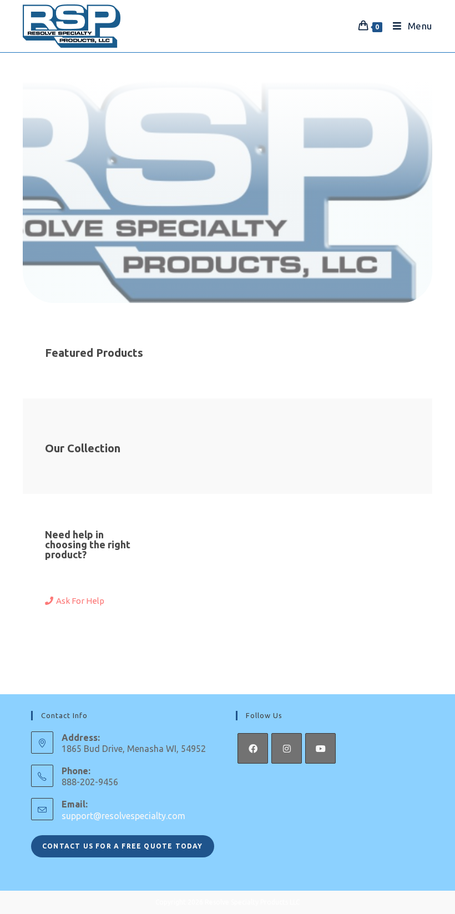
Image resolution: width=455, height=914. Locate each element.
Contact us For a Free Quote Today (122, 846)
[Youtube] (320, 748)
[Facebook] (252, 748)
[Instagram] (286, 748)
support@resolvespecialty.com (123, 816)
